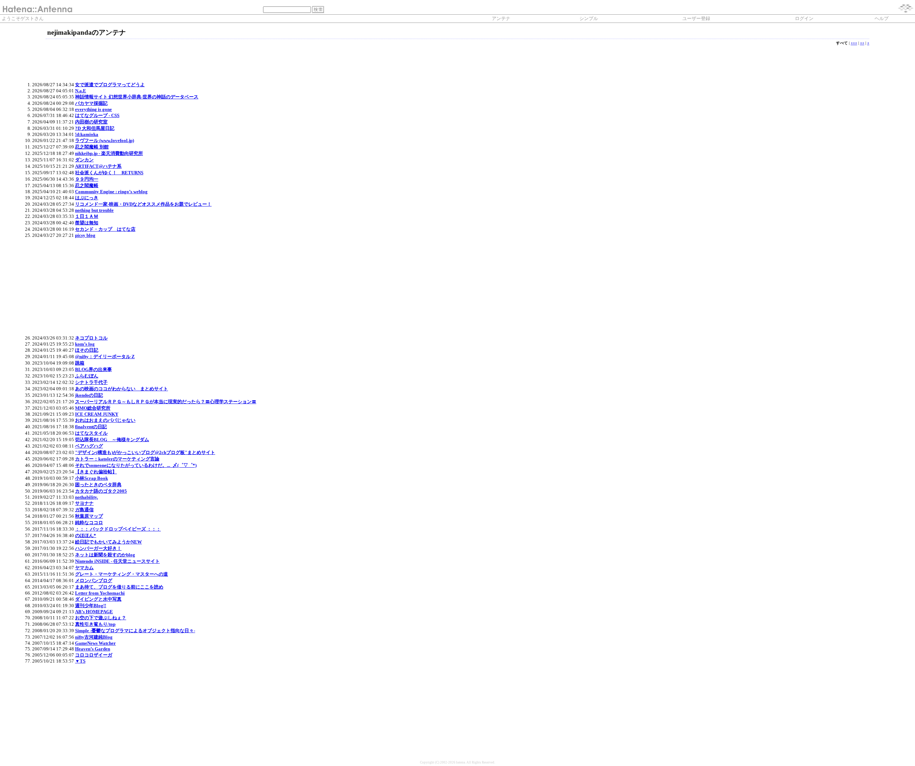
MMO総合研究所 (92, 408)
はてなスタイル (91, 433)
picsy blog (85, 235)
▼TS (80, 661)
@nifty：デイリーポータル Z (105, 356)
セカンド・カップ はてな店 (105, 229)
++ (862, 43)
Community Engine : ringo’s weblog (111, 191)
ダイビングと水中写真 (98, 599)
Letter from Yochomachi (100, 593)
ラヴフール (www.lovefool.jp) (104, 140)
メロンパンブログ (93, 580)
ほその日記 (86, 350)
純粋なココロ (89, 522)
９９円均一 (86, 179)
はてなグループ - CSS (97, 115)
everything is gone (93, 109)
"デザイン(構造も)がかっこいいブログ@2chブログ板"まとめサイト (145, 452)
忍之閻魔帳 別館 (92, 147)
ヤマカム (84, 567)
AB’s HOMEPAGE (94, 611)
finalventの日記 (91, 426)
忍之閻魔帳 (86, 185)
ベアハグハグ (89, 446)
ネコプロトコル (91, 338)
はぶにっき (86, 197)
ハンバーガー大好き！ (98, 548)
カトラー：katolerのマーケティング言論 (117, 459)
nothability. (86, 497)
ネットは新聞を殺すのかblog (105, 554)
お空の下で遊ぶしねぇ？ (100, 617)
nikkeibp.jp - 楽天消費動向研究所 (109, 153)
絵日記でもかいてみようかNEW (108, 542)
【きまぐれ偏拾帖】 (96, 471)
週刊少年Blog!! (90, 605)
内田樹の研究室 (91, 122)
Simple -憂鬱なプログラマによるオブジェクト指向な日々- (135, 630)
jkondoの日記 (89, 395)
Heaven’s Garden (92, 649)
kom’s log (85, 344)
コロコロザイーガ (93, 655)
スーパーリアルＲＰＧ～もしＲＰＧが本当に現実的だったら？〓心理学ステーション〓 (165, 401)
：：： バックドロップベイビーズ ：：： (118, 529)
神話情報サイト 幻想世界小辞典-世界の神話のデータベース (136, 96)
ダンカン (84, 159)
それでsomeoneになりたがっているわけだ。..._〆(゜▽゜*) (136, 465)
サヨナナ (84, 503)
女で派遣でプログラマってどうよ (110, 84)
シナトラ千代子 (91, 382)
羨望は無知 (86, 222)
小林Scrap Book (91, 478)
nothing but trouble (94, 210)
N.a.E (80, 90)
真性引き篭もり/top (95, 624)
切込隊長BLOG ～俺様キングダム (112, 439)
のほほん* (85, 535)
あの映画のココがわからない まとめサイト (121, 388)
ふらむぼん (86, 376)
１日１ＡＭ (86, 216)
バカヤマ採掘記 (91, 103)
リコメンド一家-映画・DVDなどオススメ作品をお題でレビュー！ (143, 204)
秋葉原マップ (89, 516)
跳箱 (79, 363)
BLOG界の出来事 (93, 369)
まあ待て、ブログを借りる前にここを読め (119, 587)
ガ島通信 (84, 509)
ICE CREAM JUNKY (96, 414)
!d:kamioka (86, 134)
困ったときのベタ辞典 (98, 484)
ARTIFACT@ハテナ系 (98, 166)
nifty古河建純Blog (94, 637)
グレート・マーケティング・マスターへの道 (121, 574)
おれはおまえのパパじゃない (105, 420)
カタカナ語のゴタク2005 (101, 491)
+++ (854, 43)
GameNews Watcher (95, 643)
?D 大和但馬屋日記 (94, 128)
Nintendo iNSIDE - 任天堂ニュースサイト (117, 561)
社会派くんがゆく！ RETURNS (109, 172)
